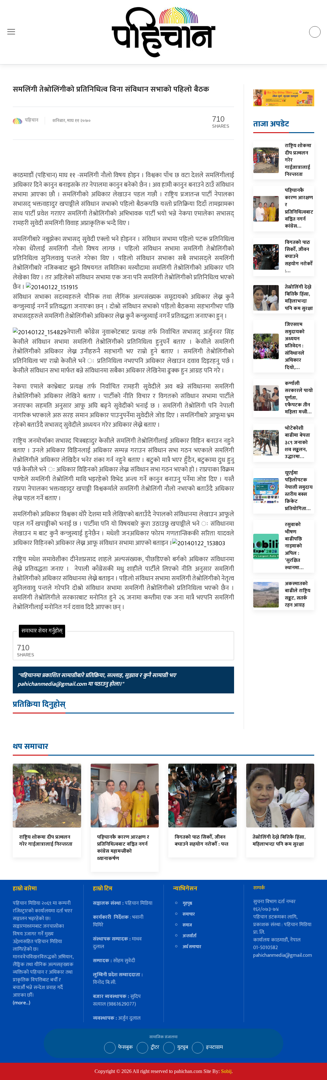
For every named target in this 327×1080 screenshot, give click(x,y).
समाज (187, 925)
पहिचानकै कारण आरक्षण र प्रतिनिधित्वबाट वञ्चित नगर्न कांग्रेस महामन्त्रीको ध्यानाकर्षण (123, 848)
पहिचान (31, 120)
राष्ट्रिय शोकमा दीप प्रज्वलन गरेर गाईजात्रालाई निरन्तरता (45, 841)
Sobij (226, 1071)
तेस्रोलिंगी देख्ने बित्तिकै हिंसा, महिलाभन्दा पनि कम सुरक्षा (279, 841)
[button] (11, 31)
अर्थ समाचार (192, 946)
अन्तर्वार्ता (189, 936)
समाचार (189, 914)
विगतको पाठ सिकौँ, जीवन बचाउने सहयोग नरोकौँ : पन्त (201, 841)
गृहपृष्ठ (187, 903)
